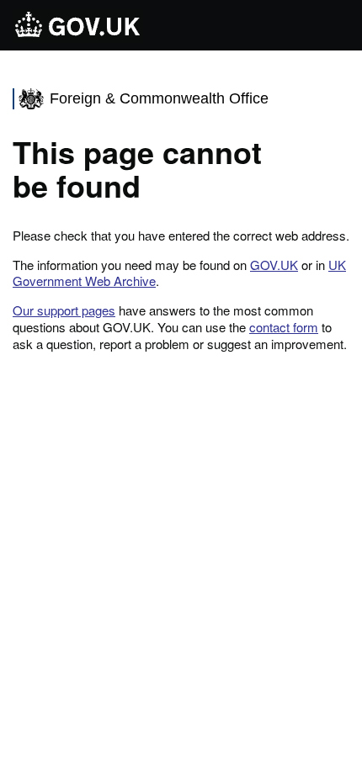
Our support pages (64, 310)
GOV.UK (274, 264)
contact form (283, 327)
